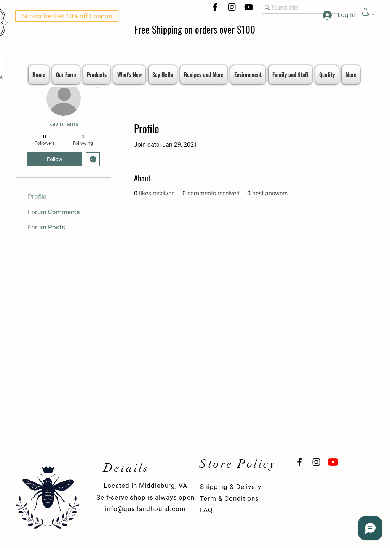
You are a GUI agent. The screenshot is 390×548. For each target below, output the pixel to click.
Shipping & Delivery (230, 486)
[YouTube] (248, 7)
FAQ (206, 510)
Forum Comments (54, 212)
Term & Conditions (229, 498)
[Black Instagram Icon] (232, 7)
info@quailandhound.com (145, 509)
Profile (37, 196)
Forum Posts (46, 227)
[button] (370, 12)
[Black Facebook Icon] (215, 7)
